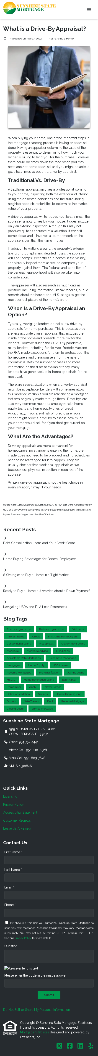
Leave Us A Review (17, 828)
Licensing (10, 796)
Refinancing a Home (61, 38)
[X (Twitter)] (59, 1046)
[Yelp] (91, 1046)
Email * (9, 887)
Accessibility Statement (20, 812)
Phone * (10, 905)
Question (11, 946)
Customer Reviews (17, 820)
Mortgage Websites (35, 1032)
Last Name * (13, 870)
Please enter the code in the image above (34, 975)
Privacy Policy (13, 804)
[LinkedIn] (80, 1046)
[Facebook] (70, 1046)
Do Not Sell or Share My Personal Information (36, 1009)
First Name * (13, 852)
